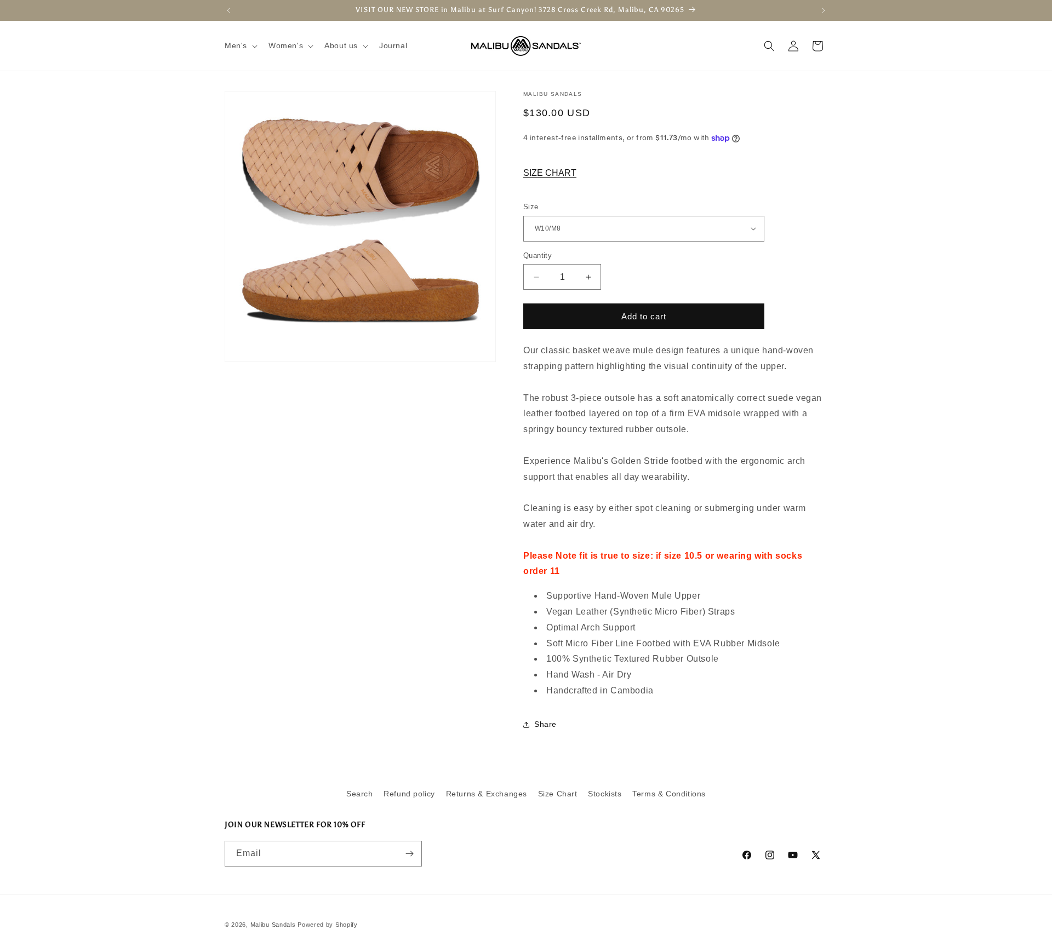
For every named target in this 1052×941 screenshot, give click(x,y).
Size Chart (558, 793)
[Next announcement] (823, 10)
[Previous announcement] (228, 10)
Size (531, 207)
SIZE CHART (549, 172)
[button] (240, 45)
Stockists (604, 793)
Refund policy (409, 793)
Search (359, 793)
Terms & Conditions (669, 793)
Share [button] (545, 724)
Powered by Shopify (328, 924)
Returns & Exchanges (486, 793)
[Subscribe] (409, 854)
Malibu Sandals (273, 924)
